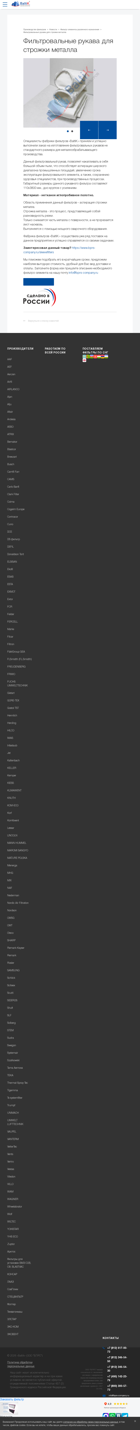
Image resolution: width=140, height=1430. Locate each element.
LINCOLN (12, 835)
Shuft (10, 1008)
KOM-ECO (12, 806)
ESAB (10, 577)
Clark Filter (13, 494)
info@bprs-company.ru (83, 273)
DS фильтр (13, 539)
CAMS (10, 479)
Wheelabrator (14, 1207)
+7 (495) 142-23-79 (117, 1379)
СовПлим (12, 1289)
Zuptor (11, 1244)
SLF (9, 1015)
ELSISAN (12, 562)
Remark (11, 955)
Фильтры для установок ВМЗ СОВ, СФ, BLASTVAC (19, 1263)
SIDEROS (12, 1000)
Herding (11, 723)
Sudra (10, 1038)
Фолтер (11, 1304)
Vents (10, 1154)
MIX (9, 880)
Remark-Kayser (15, 948)
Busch (10, 464)
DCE (9, 532)
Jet (9, 753)
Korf (9, 813)
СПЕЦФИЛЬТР (15, 1297)
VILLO (10, 1184)
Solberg (11, 1023)
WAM (10, 1192)
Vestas (10, 1169)
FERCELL (12, 622)
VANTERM (13, 1139)
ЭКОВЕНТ (12, 1334)
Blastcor (11, 449)
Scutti (10, 993)
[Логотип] (21, 5)
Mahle (10, 629)
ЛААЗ (10, 1282)
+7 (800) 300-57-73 (117, 1388)
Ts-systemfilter (14, 1098)
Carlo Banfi (13, 487)
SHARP (11, 940)
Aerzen (11, 374)
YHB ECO (12, 1237)
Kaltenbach (13, 761)
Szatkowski (13, 1060)
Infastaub (12, 746)
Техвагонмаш (14, 1312)
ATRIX (10, 434)
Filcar (10, 637)
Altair (10, 412)
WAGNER (12, 1199)
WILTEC (11, 1222)
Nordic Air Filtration (18, 903)
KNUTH (11, 798)
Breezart (12, 457)
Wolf (9, 1214)
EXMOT (11, 592)
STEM (10, 1030)
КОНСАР (12, 1274)
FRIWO (11, 674)
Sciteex (11, 985)
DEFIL (10, 547)
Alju (9, 404)
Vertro (10, 1162)
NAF (9, 888)
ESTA (10, 584)
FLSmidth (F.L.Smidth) (19, 659)
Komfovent (13, 820)
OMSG (10, 918)
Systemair (12, 1053)
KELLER (11, 768)
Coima (10, 502)
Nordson (12, 910)
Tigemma (12, 1090)
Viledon (11, 1177)
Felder (10, 614)
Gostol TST (13, 708)
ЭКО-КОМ (13, 1327)
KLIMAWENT (14, 791)
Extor (10, 599)
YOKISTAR (13, 1229)
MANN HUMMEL (16, 843)
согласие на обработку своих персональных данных (90, 1422)
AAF (9, 359)
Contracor (12, 517)
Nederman (13, 895)
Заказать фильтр (12, 1399)
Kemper (11, 776)
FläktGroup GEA (16, 652)
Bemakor (12, 442)
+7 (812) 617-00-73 (117, 1350)
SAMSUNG (13, 970)
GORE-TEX (13, 701)
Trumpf (11, 1105)
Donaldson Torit (15, 554)
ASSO (10, 427)
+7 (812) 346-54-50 (117, 1359)
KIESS (10, 783)
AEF (9, 367)
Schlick (11, 978)
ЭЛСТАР (11, 1319)
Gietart (11, 693)
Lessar (10, 828)
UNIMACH (13, 1113)
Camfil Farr (13, 472)
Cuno (10, 524)
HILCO (10, 731)
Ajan (9, 397)
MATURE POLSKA (17, 858)
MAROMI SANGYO (17, 850)
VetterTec (12, 1147)
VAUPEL (11, 1132)
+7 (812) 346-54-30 (117, 1369)
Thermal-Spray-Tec (17, 1083)
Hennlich (12, 716)
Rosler (10, 963)
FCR (9, 607)
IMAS (10, 738)
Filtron (10, 644)
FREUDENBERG (16, 667)
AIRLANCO (13, 389)
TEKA (10, 1075)
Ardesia (11, 419)
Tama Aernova (15, 1068)
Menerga (12, 865)
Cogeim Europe (15, 509)
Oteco (10, 933)
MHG (10, 873)
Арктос (11, 1252)
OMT (9, 925)
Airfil (9, 382)
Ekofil (10, 569)
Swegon (11, 1045)
